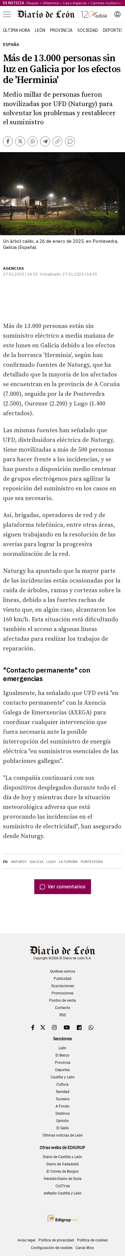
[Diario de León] (62, 14)
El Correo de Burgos (62, 1171)
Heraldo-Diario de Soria (63, 1179)
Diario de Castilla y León (62, 1157)
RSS (62, 1015)
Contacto (62, 1008)
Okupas (32, 3)
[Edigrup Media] (62, 1218)
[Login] (117, 14)
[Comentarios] (70, 141)
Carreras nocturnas (106, 3)
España (11, 44)
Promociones (62, 993)
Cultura (62, 1084)
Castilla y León (63, 1077)
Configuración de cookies (52, 1248)
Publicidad (62, 979)
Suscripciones (62, 986)
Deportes (113, 30)
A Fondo (62, 1106)
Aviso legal (26, 1240)
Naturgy (19, 862)
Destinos (63, 1113)
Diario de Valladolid (62, 1164)
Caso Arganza (74, 3)
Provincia (61, 30)
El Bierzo (62, 1055)
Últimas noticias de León (62, 1135)
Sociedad (87, 30)
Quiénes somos (62, 971)
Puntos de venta (62, 1000)
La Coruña (68, 862)
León (40, 30)
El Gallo (62, 1128)
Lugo (51, 862)
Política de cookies (92, 1240)
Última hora (16, 30)
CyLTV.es (63, 1186)
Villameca (51, 3)
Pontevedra (92, 862)
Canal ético (85, 1248)
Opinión (62, 1121)
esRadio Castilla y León (63, 1193)
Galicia (36, 862)
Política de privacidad (56, 1240)
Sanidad (62, 1092)
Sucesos (62, 1099)
